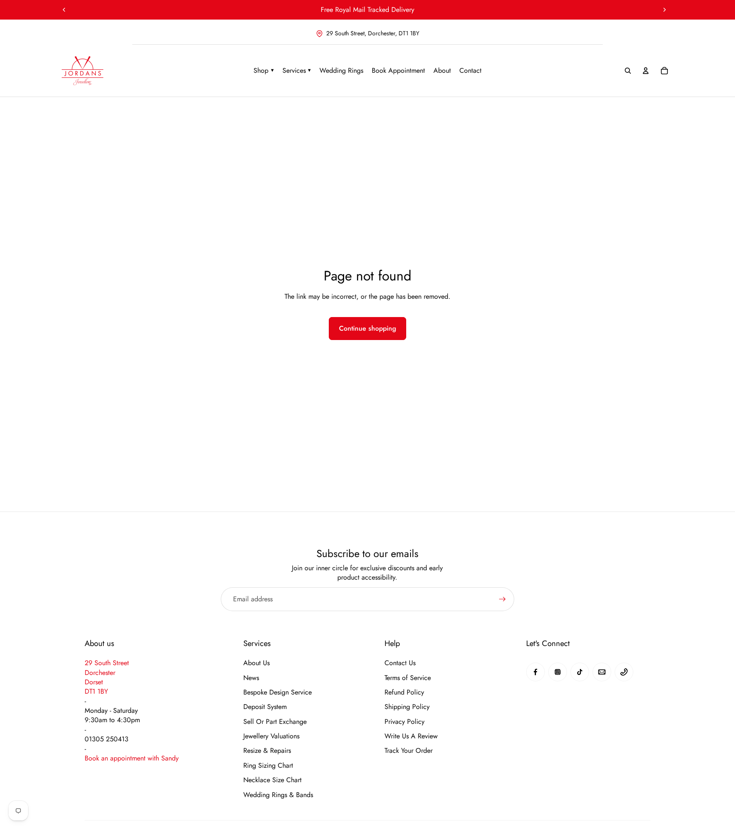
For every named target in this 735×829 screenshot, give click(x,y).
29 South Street (107, 663)
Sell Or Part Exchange (275, 721)
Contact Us (400, 663)
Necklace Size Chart (272, 780)
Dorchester (100, 672)
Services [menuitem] (296, 70)
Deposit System (265, 707)
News (251, 678)
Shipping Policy (407, 707)
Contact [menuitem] (470, 70)
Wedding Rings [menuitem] (341, 70)
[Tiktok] (579, 672)
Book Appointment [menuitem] (398, 70)
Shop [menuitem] (264, 70)
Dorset (94, 682)
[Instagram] (557, 672)
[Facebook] (535, 672)
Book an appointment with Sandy (132, 758)
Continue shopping (367, 328)
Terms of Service (408, 678)
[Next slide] (664, 9)
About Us (256, 663)
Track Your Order (409, 750)
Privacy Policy (404, 721)
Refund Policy (404, 692)
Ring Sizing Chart (268, 765)
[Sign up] (502, 599)
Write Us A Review (411, 736)
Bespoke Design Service (277, 692)
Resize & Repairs (267, 750)
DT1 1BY (96, 691)
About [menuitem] (442, 70)
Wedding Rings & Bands (278, 795)
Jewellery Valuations (271, 736)
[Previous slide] (64, 9)
